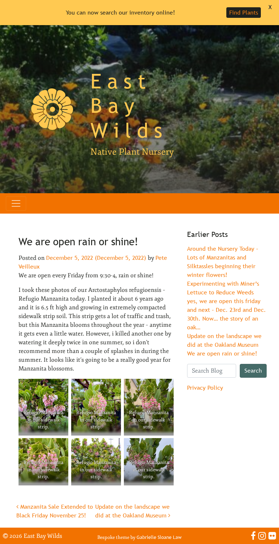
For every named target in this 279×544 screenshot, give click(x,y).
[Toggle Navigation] (16, 203)
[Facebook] (253, 536)
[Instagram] (262, 536)
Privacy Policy (205, 387)
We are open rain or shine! (222, 353)
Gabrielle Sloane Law (159, 537)
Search (253, 370)
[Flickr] (272, 536)
